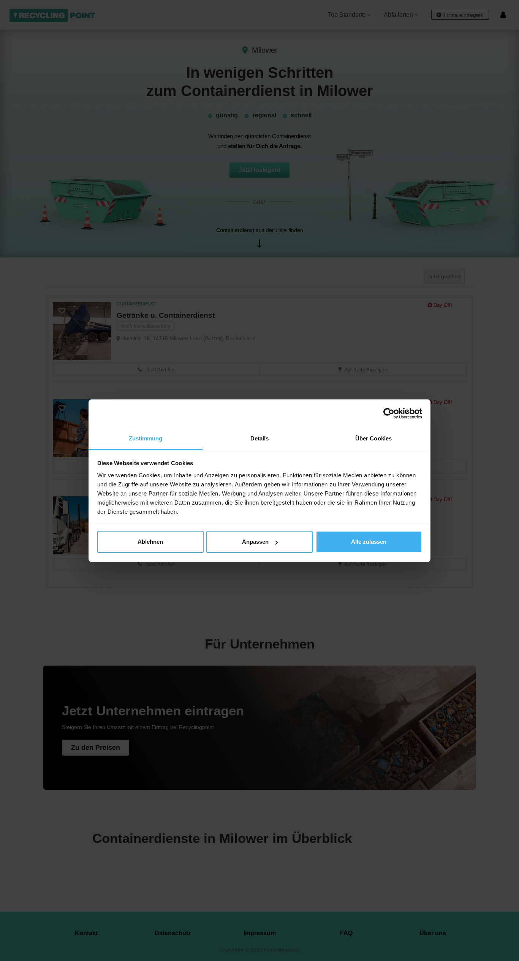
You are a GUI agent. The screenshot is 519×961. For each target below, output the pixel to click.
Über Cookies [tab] (373, 438)
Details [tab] (259, 438)
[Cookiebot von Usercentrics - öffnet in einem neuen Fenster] (389, 413)
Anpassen (255, 541)
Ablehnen (150, 541)
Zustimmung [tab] (146, 438)
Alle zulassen (368, 541)
